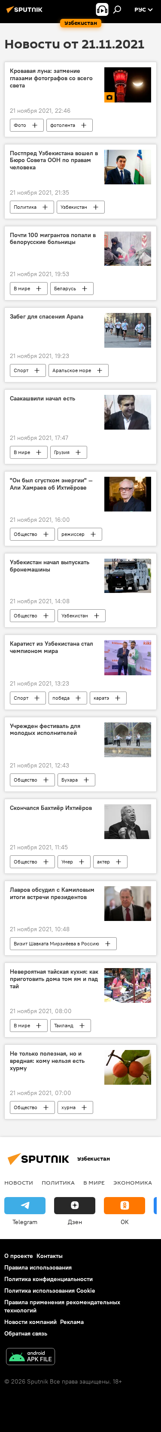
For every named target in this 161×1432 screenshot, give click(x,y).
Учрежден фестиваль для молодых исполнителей (45, 729)
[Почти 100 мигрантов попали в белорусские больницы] (127, 249)
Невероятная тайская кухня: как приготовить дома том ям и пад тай (54, 979)
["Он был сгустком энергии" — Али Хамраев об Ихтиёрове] (127, 494)
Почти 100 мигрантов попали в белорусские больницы (53, 239)
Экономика (132, 1182)
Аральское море (71, 370)
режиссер (73, 534)
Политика (25, 207)
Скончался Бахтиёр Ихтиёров (51, 808)
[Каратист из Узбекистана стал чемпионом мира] (127, 657)
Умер (67, 861)
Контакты (49, 1256)
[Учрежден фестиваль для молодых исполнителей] (127, 739)
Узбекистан (74, 207)
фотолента (62, 125)
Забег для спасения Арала (46, 316)
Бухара (69, 779)
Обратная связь (25, 1333)
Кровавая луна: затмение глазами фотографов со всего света (51, 78)
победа (61, 698)
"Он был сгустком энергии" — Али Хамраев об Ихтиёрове (51, 484)
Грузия (62, 452)
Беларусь (65, 288)
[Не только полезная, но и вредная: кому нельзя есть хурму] (127, 1067)
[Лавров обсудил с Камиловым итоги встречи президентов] (127, 903)
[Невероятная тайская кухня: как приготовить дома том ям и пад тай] (127, 985)
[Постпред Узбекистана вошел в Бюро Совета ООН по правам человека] (127, 167)
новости (18, 1182)
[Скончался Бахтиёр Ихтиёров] (127, 821)
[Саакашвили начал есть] (127, 412)
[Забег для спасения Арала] (127, 330)
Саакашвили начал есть (42, 398)
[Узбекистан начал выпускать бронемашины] (127, 576)
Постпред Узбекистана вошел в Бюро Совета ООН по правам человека (54, 160)
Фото (20, 125)
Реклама (72, 1322)
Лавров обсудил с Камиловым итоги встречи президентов (52, 893)
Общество (25, 534)
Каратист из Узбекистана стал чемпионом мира (51, 647)
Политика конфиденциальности (48, 1279)
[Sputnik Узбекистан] (25, 13)
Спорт (21, 370)
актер (103, 861)
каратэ (101, 698)
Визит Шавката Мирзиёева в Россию (56, 943)
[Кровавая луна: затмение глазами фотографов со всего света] (127, 84)
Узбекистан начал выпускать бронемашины (49, 566)
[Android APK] (30, 1357)
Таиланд (63, 1025)
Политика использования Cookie (49, 1290)
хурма (68, 1107)
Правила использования (38, 1267)
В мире (22, 288)
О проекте (18, 1256)
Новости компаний (30, 1322)
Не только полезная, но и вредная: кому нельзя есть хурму (47, 1061)
